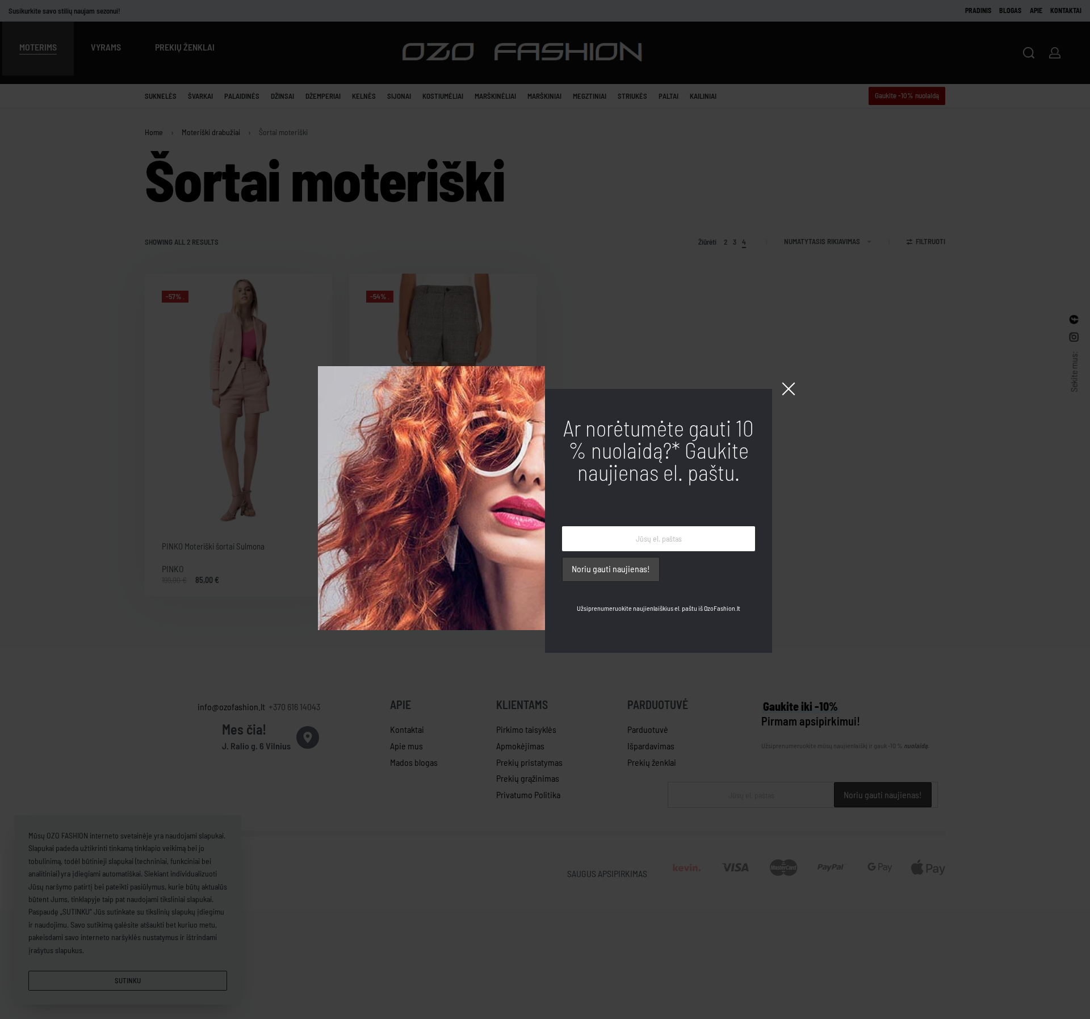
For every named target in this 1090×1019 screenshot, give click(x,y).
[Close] (788, 389)
